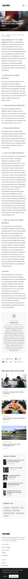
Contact (4, 563)
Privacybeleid (5, 565)
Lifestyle (8, 35)
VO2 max (6, 516)
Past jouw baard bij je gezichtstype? (14, 476)
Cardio (21, 507)
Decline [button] (5, 576)
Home (3, 35)
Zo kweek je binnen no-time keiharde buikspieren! (15, 483)
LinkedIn (6, 361)
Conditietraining (14, 507)
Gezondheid (5, 555)
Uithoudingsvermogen (9, 513)
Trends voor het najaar (15, 468)
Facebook (19, 359)
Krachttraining (16, 510)
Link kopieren (19, 361)
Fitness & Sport (5, 550)
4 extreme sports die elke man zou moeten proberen (15, 460)
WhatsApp (10, 359)
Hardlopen (6, 507)
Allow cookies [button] (13, 576)
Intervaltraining (7, 510)
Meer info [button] (15, 572)
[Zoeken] (25, 5)
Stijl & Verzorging (6, 547)
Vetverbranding (19, 513)
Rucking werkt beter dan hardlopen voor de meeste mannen (14, 492)
